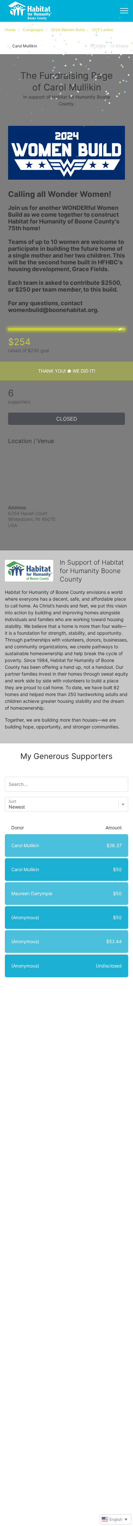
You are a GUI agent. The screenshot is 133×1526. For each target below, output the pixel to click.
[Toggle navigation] (124, 11)
